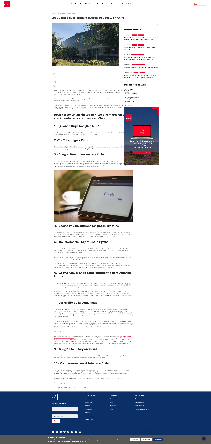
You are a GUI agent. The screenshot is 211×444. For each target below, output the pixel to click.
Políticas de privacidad (153, 432)
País (53, 413)
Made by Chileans (128, 4)
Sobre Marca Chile (77, 4)
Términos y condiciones (141, 432)
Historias (88, 4)
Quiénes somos (113, 398)
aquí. (89, 387)
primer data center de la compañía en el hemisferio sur (76, 285)
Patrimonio (87, 405)
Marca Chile (131, 102)
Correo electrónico (56, 406)
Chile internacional (89, 419)
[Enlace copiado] (54, 86)
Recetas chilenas (88, 402)
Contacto (112, 409)
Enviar (56, 421)
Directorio (112, 402)
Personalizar (135, 439)
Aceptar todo (158, 439)
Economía (130, 89)
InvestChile (62, 383)
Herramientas (115, 4)
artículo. (121, 378)
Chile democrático (89, 416)
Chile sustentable (88, 409)
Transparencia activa (139, 398)
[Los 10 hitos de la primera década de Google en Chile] (54, 69)
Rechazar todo (146, 439)
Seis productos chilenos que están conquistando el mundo (141, 67)
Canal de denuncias (139, 405)
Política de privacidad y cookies (142, 409)
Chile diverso (87, 412)
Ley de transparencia (139, 402)
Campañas (105, 4)
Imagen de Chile (133, 98)
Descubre (96, 4)
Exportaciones (132, 93)
